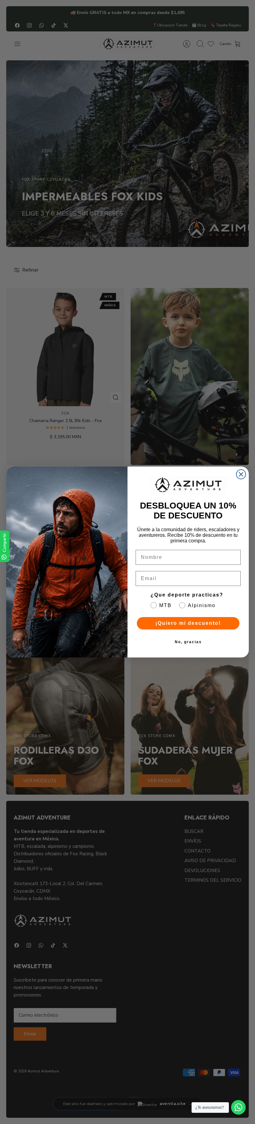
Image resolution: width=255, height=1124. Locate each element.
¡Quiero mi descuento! (188, 623)
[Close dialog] (241, 474)
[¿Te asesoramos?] (238, 1107)
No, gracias (188, 642)
